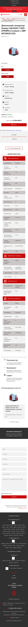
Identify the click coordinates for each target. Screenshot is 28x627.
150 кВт (4, 529)
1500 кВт (23, 533)
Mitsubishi (5, 545)
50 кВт (23, 525)
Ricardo (7, 547)
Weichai (15, 547)
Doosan (10, 545)
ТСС (18, 543)
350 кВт (9, 531)
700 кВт (4, 533)
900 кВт (13, 560)
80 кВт (15, 527)
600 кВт (22, 531)
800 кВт (8, 533)
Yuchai (11, 547)
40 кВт (19, 525)
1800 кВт (11, 535)
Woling (22, 545)
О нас (14, 575)
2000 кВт (16, 535)
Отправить (14, 496)
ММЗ (14, 543)
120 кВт (23, 527)
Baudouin (20, 547)
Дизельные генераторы (15, 130)
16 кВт (4, 525)
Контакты (14, 5)
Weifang (3, 543)
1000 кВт (13, 533)
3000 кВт (21, 535)
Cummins (18, 545)
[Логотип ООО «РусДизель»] (5, 15)
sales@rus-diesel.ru (15, 1)
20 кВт (7, 525)
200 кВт (17, 529)
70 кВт (7, 527)
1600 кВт (6, 535)
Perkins (24, 543)
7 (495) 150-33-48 (15, 3)
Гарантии (14, 139)
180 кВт (13, 529)
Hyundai (7, 543)
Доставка (14, 134)
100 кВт (19, 527)
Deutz (14, 545)
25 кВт (11, 525)
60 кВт (3, 527)
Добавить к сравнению (8, 116)
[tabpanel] (14, 405)
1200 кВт (18, 533)
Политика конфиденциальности (14, 620)
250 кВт (22, 529)
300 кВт (4, 531)
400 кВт (13, 531)
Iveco (11, 543)
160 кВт (9, 529)
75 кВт (11, 527)
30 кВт (15, 525)
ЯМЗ (21, 543)
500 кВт (18, 531)
